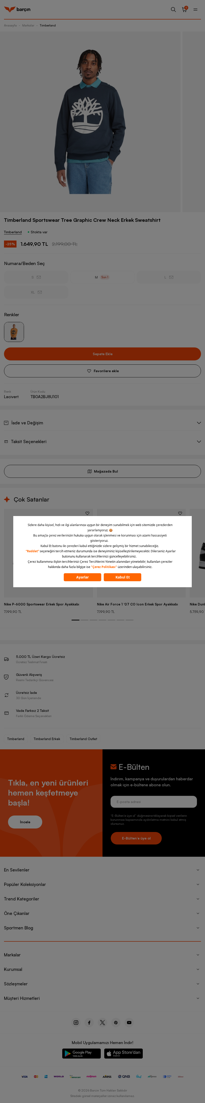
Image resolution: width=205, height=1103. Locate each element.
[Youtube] (129, 1022)
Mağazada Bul (106, 471)
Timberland (48, 25)
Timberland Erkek (47, 739)
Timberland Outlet (83, 739)
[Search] (173, 9)
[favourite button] (87, 513)
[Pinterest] (115, 1022)
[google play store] (81, 1054)
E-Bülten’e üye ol (136, 838)
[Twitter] (102, 1022)
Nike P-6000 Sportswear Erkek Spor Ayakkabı (41, 604)
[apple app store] (123, 1054)
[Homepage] (17, 9)
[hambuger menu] (195, 9)
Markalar (28, 25)
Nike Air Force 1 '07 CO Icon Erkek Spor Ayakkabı (137, 604)
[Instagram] (75, 1022)
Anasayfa (10, 25)
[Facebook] (89, 1022)
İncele (25, 822)
